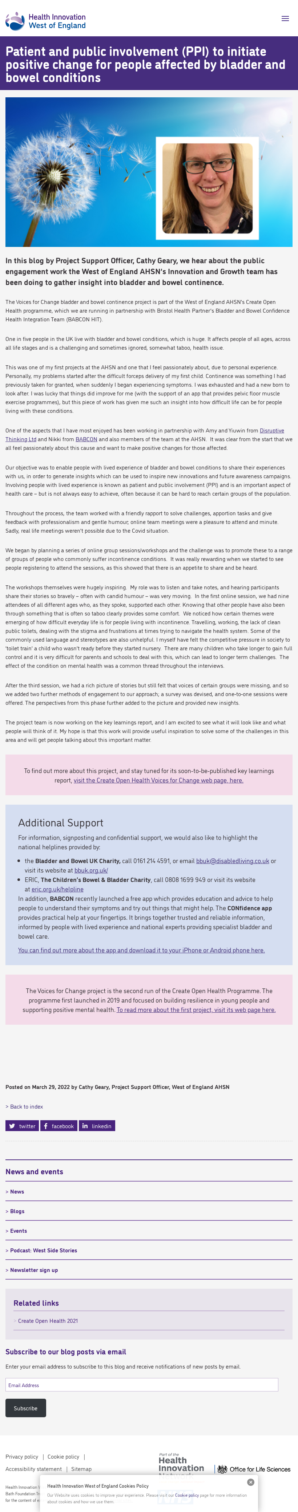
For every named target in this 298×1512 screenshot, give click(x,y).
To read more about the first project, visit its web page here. (196, 1009)
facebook (61, 1126)
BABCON (86, 439)
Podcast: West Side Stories (43, 1250)
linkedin (100, 1126)
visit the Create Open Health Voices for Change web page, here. (158, 779)
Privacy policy (21, 1456)
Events (18, 1230)
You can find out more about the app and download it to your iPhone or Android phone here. (141, 949)
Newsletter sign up (34, 1269)
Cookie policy (63, 1456)
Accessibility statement (33, 1468)
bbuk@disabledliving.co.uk (232, 860)
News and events (34, 1170)
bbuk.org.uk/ (91, 869)
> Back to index (24, 1106)
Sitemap (81, 1468)
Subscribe (25, 1408)
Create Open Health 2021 (48, 1320)
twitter (25, 1126)
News (17, 1191)
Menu (283, 18)
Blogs (17, 1211)
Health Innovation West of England (45, 18)
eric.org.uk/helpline (58, 888)
